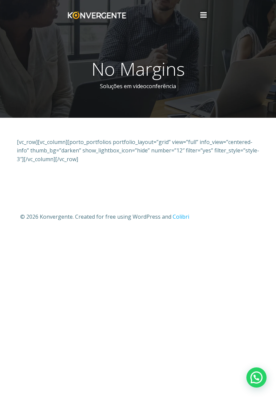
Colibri (181, 216)
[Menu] (203, 15)
